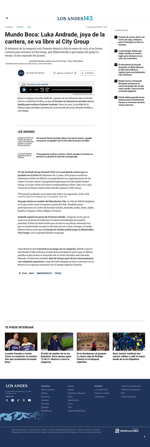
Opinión (71, 390)
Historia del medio (128, 397)
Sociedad (45, 400)
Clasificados (100, 397)
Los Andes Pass (101, 390)
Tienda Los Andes (102, 393)
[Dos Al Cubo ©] (127, 433)
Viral (70, 407)
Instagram (12, 400)
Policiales (45, 404)
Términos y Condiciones (131, 386)
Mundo (71, 386)
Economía (45, 397)
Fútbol (58, 273)
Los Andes (9, 27)
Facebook (7, 400)
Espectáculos (46, 411)
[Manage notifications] (144, 436)
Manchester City (44, 273)
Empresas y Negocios (77, 393)
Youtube (29, 400)
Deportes (20, 27)
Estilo (70, 397)
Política (44, 393)
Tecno (70, 404)
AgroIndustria (73, 400)
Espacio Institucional (76, 411)
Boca (30, 98)
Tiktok (18, 400)
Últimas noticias (47, 390)
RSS (123, 393)
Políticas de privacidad (130, 390)
